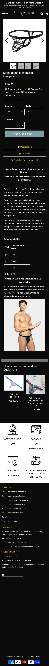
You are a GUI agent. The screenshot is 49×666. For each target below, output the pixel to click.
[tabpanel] (13, 66)
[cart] (46, 13)
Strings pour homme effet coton (14, 492)
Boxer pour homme (9, 521)
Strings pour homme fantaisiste (14, 509)
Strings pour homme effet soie (13, 504)
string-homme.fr (18, 656)
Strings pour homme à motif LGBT (15, 513)
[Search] (41, 13)
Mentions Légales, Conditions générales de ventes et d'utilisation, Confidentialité (23, 566)
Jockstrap (5, 517)
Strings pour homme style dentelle (15, 500)
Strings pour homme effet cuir (13, 496)
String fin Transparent (13, 395)
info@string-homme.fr (12, 538)
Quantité (9, 119)
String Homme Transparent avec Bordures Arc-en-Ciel (35, 402)
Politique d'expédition (10, 556)
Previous (6, 40)
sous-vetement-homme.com (28, 546)
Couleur (9, 106)
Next (43, 40)
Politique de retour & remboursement (16, 560)
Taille (28, 106)
